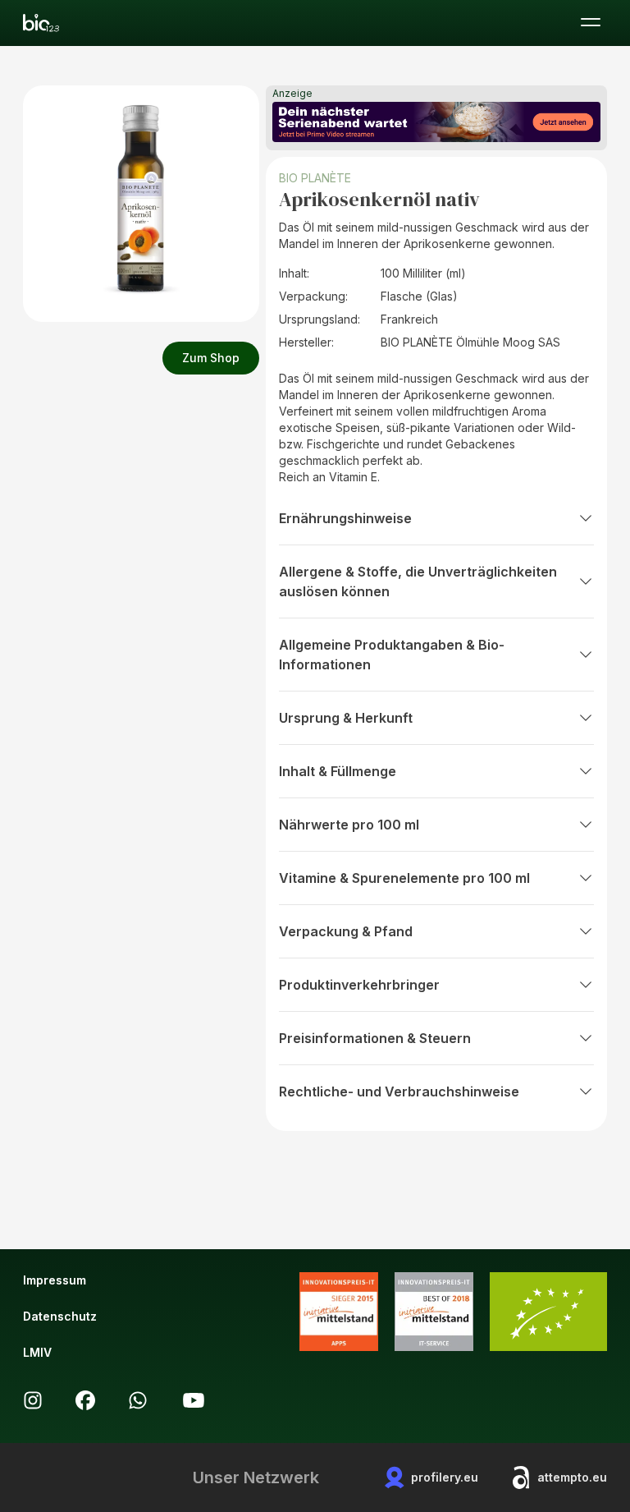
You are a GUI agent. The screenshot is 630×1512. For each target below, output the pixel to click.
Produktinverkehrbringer (359, 985)
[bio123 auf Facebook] (85, 1400)
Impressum (54, 1280)
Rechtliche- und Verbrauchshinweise (399, 1091)
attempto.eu (572, 1477)
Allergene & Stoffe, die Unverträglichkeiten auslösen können (418, 581)
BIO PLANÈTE (315, 178)
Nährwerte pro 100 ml (349, 824)
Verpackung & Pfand (346, 931)
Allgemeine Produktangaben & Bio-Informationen (391, 655)
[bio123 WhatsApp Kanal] (138, 1400)
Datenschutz (60, 1316)
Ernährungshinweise (345, 518)
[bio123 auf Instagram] (33, 1400)
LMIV (37, 1352)
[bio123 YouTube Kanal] (193, 1400)
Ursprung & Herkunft (346, 718)
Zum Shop (211, 358)
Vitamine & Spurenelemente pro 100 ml (404, 878)
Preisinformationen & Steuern (375, 1038)
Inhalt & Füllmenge (337, 771)
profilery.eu (444, 1477)
